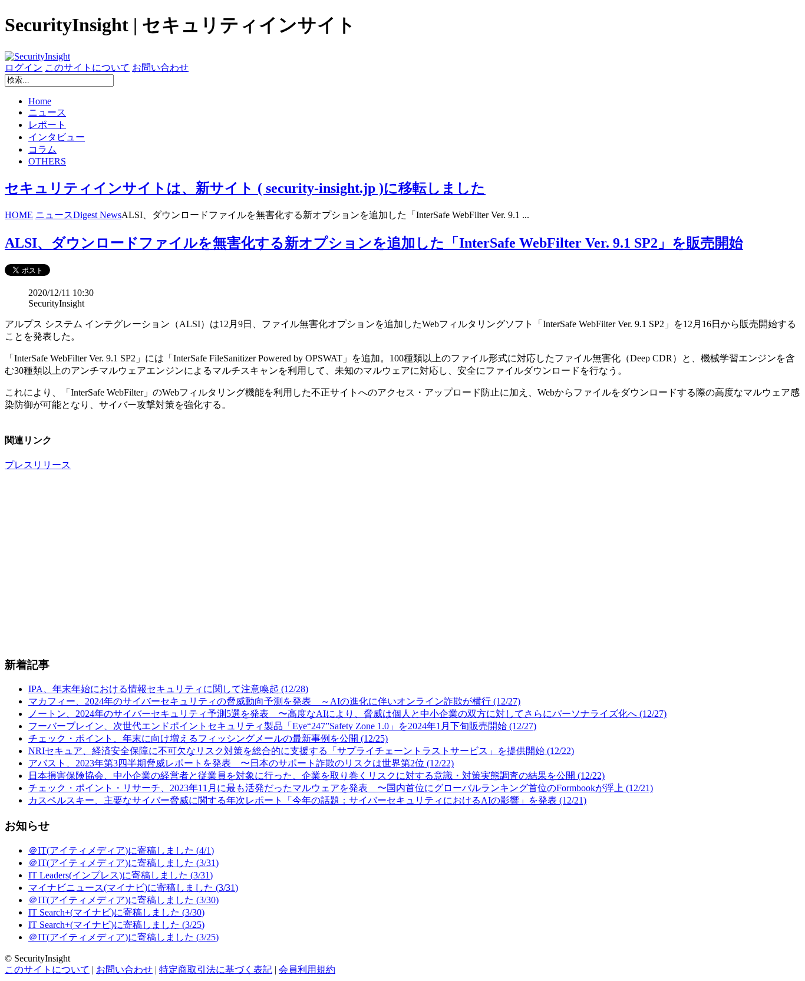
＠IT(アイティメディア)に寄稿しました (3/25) (123, 937)
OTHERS (47, 161)
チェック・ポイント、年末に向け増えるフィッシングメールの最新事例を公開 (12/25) (208, 738)
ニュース (47, 112)
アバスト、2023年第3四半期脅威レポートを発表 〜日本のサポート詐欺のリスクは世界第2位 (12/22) (241, 763)
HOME (19, 215)
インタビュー (56, 137)
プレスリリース (38, 465)
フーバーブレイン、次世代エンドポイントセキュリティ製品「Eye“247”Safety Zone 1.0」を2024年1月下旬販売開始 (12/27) (282, 726)
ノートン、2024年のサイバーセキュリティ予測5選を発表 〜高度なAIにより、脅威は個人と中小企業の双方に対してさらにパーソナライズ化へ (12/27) (347, 714)
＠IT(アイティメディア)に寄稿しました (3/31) (123, 863)
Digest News (97, 215)
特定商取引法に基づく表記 (215, 969)
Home (39, 101)
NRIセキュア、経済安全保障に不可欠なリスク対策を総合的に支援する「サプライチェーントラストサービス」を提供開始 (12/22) (301, 751)
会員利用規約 (307, 969)
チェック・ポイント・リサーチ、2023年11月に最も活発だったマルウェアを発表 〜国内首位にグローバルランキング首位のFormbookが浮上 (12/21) (340, 788)
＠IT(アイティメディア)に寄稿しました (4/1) (121, 850)
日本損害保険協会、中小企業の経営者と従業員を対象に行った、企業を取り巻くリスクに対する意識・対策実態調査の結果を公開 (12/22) (316, 776)
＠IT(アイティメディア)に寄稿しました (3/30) (123, 900)
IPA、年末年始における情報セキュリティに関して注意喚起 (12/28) (168, 689)
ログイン (23, 67)
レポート (47, 125)
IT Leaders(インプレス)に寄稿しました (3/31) (120, 875)
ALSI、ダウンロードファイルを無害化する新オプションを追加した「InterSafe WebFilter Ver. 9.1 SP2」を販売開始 (374, 243)
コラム (42, 149)
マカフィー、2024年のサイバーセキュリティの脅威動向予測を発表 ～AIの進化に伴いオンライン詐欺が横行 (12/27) (274, 701)
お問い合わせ (160, 67)
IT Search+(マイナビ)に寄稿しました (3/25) (116, 925)
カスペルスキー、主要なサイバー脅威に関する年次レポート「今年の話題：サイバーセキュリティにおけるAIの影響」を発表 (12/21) (307, 800)
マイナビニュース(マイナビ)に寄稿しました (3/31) (133, 888)
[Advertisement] (358, 563)
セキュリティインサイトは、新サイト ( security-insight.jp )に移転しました (245, 188)
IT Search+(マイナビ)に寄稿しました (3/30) (116, 912)
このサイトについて (87, 67)
